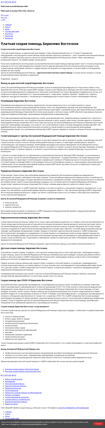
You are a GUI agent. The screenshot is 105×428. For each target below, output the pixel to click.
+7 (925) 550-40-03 (8, 2)
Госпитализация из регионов (17, 397)
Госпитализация (11, 390)
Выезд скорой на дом (13, 379)
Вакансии (9, 38)
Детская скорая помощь (15, 384)
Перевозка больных (13, 388)
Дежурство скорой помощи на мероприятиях (23, 393)
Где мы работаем (12, 31)
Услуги (7, 27)
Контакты (9, 34)
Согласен (98, 424)
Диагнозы (9, 36)
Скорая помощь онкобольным (17, 399)
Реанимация (10, 381)
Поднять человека (12, 395)
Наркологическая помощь (15, 386)
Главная (8, 25)
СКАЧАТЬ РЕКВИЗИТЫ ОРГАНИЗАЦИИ (73, 408)
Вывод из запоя (11, 404)
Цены (7, 29)
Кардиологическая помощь (16, 402)
